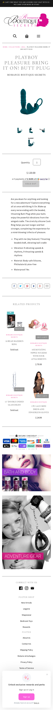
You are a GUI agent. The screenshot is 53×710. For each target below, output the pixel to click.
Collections (14, 47)
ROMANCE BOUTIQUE (38, 402)
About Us (26, 638)
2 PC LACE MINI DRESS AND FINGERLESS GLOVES (39, 410)
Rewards (26, 627)
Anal (23, 47)
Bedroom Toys (26, 621)
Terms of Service (26, 668)
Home (5, 47)
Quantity (25, 162)
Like (14, 286)
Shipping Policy (26, 650)
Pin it (27, 286)
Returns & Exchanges (26, 656)
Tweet (20, 286)
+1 (40, 286)
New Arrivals (26, 602)
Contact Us (26, 643)
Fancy (33, 286)
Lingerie (26, 609)
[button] (31, 179)
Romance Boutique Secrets (26, 74)
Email (47, 286)
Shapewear (26, 615)
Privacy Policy (26, 662)
